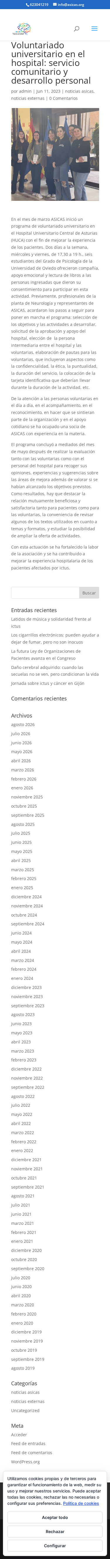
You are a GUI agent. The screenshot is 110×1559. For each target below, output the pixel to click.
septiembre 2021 (27, 1187)
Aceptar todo (55, 1517)
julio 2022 (20, 1105)
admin (25, 91)
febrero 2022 (23, 1141)
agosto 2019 (23, 1368)
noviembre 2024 (27, 906)
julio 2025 (20, 833)
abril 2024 (21, 951)
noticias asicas (79, 91)
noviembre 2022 (27, 1078)
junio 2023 (21, 1023)
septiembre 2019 (27, 1359)
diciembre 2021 (26, 1159)
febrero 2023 (23, 1060)
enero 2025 (22, 887)
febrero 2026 (23, 779)
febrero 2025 (23, 878)
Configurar (55, 1545)
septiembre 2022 (27, 1087)
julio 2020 (20, 1277)
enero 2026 (22, 788)
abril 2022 (21, 1123)
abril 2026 (21, 760)
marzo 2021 (22, 1223)
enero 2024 (22, 978)
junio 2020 (21, 1286)
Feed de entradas (28, 1443)
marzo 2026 (22, 770)
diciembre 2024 (26, 896)
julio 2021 (20, 1205)
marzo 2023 (22, 1051)
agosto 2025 (23, 824)
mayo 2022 (21, 1114)
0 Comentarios (63, 98)
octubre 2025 (24, 806)
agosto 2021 (23, 1196)
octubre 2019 (24, 1350)
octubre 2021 (24, 1178)
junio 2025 (21, 842)
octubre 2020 (24, 1259)
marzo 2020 (22, 1305)
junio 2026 (21, 742)
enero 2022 (22, 1150)
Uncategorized (25, 1410)
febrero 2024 (23, 969)
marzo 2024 (22, 960)
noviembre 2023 (27, 996)
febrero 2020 (23, 1314)
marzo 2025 (22, 869)
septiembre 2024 (27, 924)
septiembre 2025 (27, 815)
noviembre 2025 (27, 797)
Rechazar (55, 1531)
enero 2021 (22, 1241)
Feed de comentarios (31, 1452)
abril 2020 (21, 1295)
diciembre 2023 (26, 987)
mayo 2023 (21, 1033)
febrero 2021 (23, 1232)
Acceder (19, 1434)
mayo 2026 (21, 751)
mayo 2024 (21, 942)
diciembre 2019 (26, 1332)
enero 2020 (22, 1323)
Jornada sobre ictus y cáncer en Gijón (47, 683)
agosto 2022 (23, 1096)
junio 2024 (21, 933)
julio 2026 (20, 733)
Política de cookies (81, 1503)
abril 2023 (21, 1042)
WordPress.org (25, 1461)
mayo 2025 (21, 851)
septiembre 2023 (27, 1005)
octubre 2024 (24, 915)
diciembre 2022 (26, 1069)
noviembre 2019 (27, 1341)
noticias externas (28, 98)
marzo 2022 (22, 1132)
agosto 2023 (23, 1014)
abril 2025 (21, 860)
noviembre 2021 (27, 1169)
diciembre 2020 (26, 1250)
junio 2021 (21, 1214)
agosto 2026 (23, 724)
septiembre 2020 (27, 1268)
